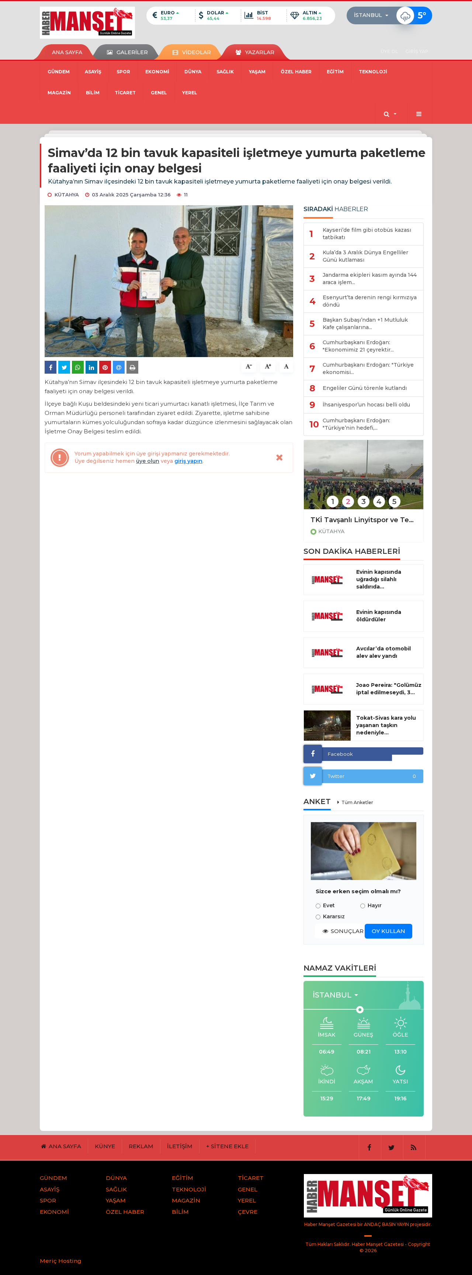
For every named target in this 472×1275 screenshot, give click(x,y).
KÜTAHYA (331, 531)
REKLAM (141, 1146)
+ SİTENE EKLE (227, 1146)
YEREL (189, 92)
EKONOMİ (157, 71)
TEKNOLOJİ (373, 71)
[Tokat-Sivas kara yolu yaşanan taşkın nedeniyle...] (327, 725)
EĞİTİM (335, 71)
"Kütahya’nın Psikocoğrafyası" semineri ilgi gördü (363, 520)
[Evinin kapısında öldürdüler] (327, 616)
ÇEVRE (247, 1211)
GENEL (159, 92)
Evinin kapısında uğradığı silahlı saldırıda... (378, 579)
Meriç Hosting (60, 1260)
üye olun (147, 461)
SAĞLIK (225, 71)
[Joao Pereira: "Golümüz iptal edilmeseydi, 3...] (327, 689)
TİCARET (125, 92)
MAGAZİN (59, 92)
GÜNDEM (59, 71)
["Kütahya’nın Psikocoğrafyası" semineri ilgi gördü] (363, 479)
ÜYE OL (389, 51)
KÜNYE (105, 1146)
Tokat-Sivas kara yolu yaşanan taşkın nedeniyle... (386, 725)
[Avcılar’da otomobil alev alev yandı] (327, 653)
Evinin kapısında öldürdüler (378, 616)
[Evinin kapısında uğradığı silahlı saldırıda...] (327, 580)
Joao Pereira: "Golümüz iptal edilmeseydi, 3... (388, 689)
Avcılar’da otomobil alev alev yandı (383, 652)
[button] (373, 15)
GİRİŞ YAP (416, 51)
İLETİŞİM (179, 1146)
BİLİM (93, 92)
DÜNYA (192, 71)
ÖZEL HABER (296, 71)
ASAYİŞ (93, 71)
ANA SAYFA (67, 52)
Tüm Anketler (357, 802)
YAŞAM (257, 71)
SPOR (123, 71)
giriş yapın (188, 461)
